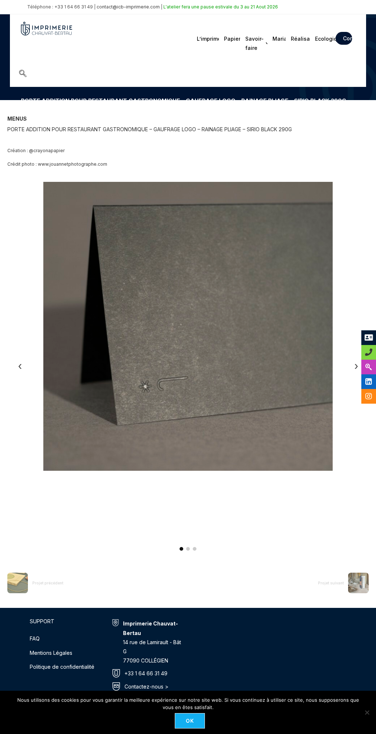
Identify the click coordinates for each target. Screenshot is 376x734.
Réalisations (300, 39)
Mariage (278, 39)
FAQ (35, 638)
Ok (190, 721)
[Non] (366, 712)
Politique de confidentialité (62, 667)
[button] (22, 74)
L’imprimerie (207, 39)
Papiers (231, 39)
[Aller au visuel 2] (188, 549)
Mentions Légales (51, 653)
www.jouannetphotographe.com (72, 164)
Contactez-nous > (146, 686)
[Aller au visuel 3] (194, 549)
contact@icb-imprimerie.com (128, 7)
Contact (347, 38)
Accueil (29, 111)
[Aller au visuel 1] (181, 549)
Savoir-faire (254, 43)
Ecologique (323, 39)
